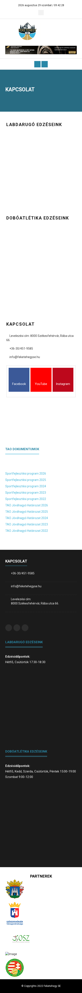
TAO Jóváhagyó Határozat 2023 (26, 524)
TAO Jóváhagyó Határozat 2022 (26, 530)
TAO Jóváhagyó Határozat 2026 (26, 505)
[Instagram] (63, 377)
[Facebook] (19, 377)
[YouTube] (40, 377)
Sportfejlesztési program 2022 (25, 499)
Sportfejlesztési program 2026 (25, 473)
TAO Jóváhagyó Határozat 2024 (26, 518)
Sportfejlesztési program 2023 (25, 492)
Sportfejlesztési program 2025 (25, 480)
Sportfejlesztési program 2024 (25, 486)
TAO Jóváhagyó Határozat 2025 (26, 511)
